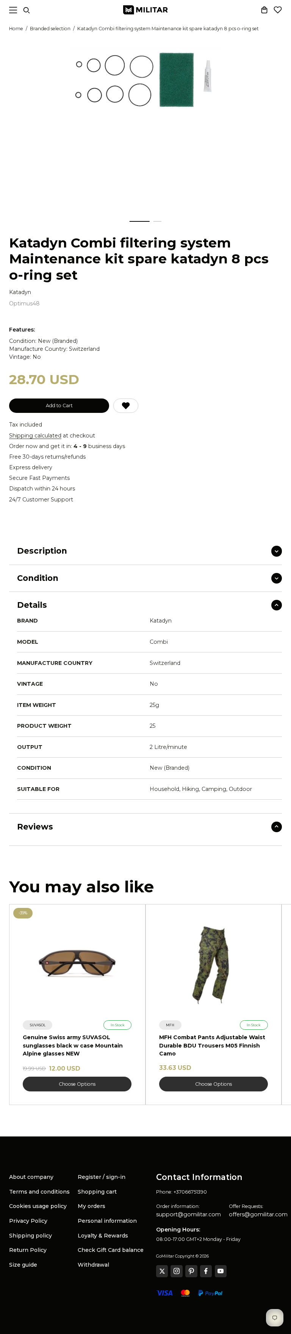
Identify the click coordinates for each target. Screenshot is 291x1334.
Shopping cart (97, 1191)
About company (31, 1177)
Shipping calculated (35, 435)
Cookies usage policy (38, 1206)
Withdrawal (93, 1264)
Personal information (107, 1220)
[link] (37, 1025)
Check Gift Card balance (111, 1250)
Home (16, 28)
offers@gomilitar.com (258, 1214)
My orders (91, 1206)
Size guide (23, 1264)
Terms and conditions (39, 1191)
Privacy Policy (28, 1220)
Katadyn (20, 292)
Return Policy (28, 1250)
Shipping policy (30, 1235)
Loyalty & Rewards (103, 1235)
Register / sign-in (101, 1177)
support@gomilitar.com (188, 1214)
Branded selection (50, 28)
